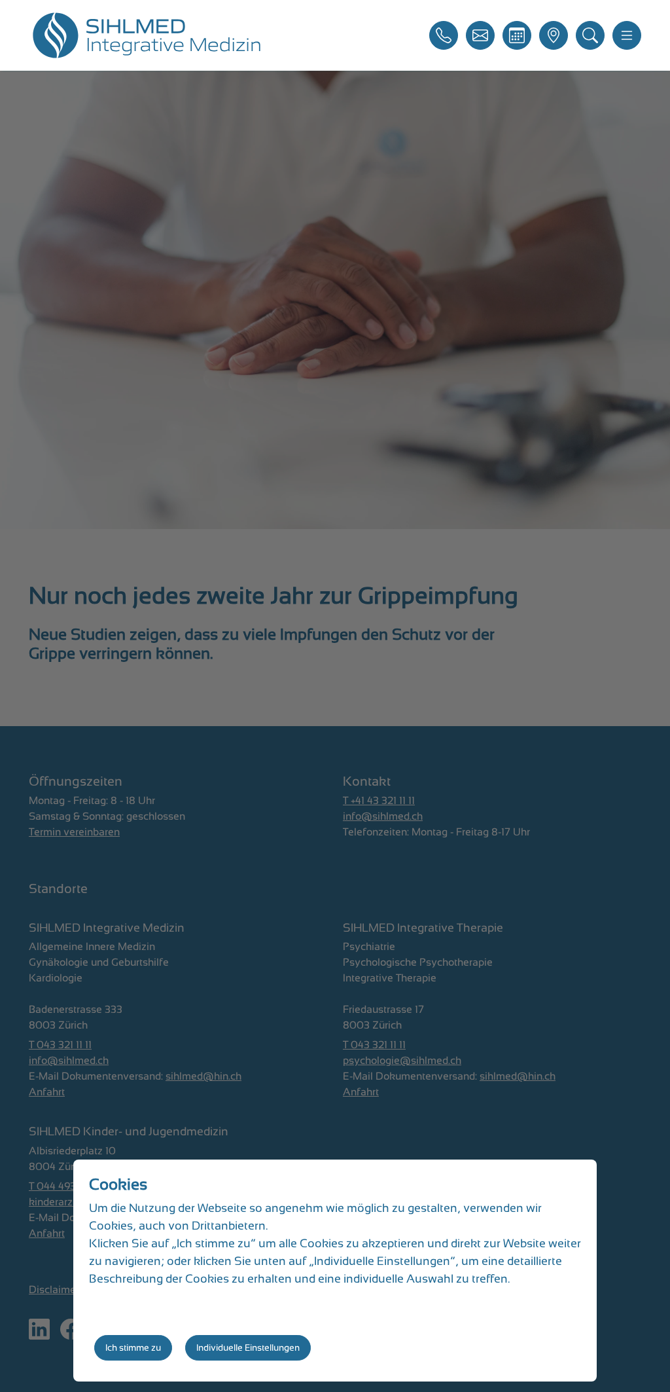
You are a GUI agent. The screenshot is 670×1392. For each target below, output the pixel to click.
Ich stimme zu (133, 1347)
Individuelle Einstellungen (248, 1347)
